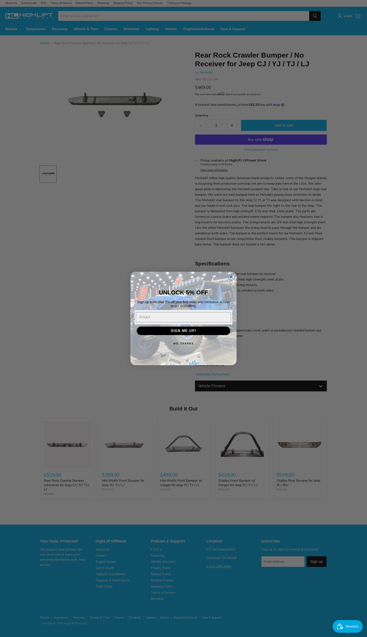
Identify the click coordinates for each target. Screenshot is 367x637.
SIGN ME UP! (183, 331)
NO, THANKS (184, 343)
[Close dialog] (231, 277)
